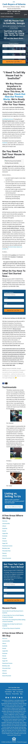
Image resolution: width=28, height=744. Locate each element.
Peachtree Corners (7, 545)
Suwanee (4, 536)
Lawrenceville (6, 523)
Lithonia (4, 555)
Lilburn (4, 526)
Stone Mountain (6, 558)
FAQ (14, 691)
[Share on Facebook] (3, 383)
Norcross (4, 521)
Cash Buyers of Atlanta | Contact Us (14, 689)
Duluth (4, 531)
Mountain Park (6, 550)
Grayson (4, 540)
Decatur (4, 553)
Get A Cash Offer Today (7, 13)
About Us (17, 13)
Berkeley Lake (6, 548)
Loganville (5, 533)
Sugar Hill (4, 543)
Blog (21, 693)
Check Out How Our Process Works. (14, 97)
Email (14, 55)
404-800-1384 (16, 11)
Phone (14, 49)
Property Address (14, 43)
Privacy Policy (15, 693)
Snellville (4, 142)
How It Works (8, 691)
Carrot (25, 742)
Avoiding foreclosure (7, 119)
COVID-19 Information (7, 16)
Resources (8, 693)
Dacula (4, 538)
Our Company (19, 691)
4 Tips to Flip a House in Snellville (11, 628)
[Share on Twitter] (6, 383)
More (25, 14)
